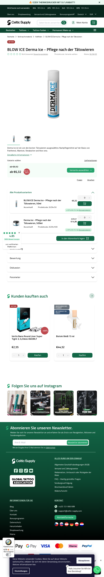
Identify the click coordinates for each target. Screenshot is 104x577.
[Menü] (12, 539)
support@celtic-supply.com (70, 510)
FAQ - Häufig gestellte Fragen (68, 479)
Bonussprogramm (67, 14)
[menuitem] (10, 30)
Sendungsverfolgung (63, 483)
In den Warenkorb (85, 203)
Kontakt (13, 514)
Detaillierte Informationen (18, 154)
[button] (97, 570)
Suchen (63, 22)
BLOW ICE (93, 54)
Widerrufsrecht (61, 490)
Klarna (12, 534)
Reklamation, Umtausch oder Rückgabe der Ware (73, 473)
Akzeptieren (84, 560)
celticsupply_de (21, 471)
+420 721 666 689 (66, 506)
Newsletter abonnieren (77, 442)
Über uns (10, 14)
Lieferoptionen (90, 160)
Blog (12, 506)
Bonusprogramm (84, 210)
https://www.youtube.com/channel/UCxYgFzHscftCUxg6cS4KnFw (31, 471)
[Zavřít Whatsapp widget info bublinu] (67, 566)
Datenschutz (15, 522)
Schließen (26, 180)
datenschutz (50, 447)
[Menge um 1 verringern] (14, 355)
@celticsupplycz (26, 471)
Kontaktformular (65, 517)
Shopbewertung (24, 14)
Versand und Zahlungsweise (45, 14)
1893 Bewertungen (12, 239)
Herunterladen (16, 526)
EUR (91, 14)
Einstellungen (21, 570)
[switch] (8, 554)
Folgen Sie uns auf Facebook (16, 471)
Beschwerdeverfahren (64, 487)
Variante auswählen (79, 170)
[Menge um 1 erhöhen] (23, 355)
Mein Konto (82, 22)
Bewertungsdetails (41, 54)
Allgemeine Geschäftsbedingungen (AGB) (72, 464)
